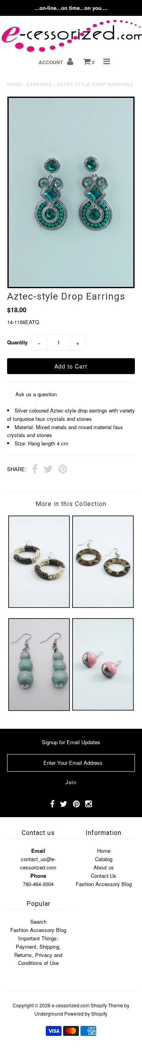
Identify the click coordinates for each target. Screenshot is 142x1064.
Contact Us (103, 875)
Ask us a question (36, 394)
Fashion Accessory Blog (104, 884)
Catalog (103, 859)
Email (38, 850)
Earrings (39, 84)
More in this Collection (71, 504)
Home (14, 84)
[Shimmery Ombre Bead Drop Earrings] (102, 708)
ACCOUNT (51, 62)
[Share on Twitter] (48, 470)
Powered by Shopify (85, 1013)
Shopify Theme (107, 1005)
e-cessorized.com (71, 1005)
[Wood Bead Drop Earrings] (38, 709)
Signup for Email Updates (71, 742)
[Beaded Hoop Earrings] (38, 605)
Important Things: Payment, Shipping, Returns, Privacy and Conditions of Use (38, 950)
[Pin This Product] (62, 470)
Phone (38, 875)
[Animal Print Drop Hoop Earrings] (102, 605)
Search (38, 921)
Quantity (17, 342)
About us (103, 867)
